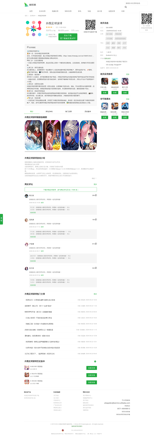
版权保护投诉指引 (88, 405)
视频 (113, 48)
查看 (104, 92)
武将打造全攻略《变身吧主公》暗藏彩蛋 (39, 330)
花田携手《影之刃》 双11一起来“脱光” (38, 306)
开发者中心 (57, 400)
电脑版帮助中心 (87, 398)
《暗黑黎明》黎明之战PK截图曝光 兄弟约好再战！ (42, 341)
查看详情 (91, 368)
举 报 (1, 219)
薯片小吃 (125, 87)
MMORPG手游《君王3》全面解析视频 (38, 312)
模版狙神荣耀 (104, 112)
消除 (118, 43)
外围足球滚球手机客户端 (31, 395)
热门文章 (68, 111)
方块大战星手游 (104, 87)
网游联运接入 (58, 407)
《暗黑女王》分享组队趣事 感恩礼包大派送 (40, 300)
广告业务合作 (58, 405)
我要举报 (85, 410)
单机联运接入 (58, 410)
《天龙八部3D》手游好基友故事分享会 (38, 318)
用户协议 (85, 400)
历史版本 (88, 111)
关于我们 (56, 395)
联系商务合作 (58, 403)
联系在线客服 (126, 411)
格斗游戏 (109, 34)
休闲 (107, 43)
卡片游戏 (109, 38)
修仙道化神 (115, 87)
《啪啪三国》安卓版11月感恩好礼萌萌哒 (39, 324)
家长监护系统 (87, 407)
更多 (95, 184)
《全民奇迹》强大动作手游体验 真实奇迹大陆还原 (42, 347)
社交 (107, 48)
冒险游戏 (118, 34)
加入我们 (56, 398)
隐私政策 (108, 58)
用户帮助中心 (87, 395)
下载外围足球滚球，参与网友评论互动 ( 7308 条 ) (60, 190)
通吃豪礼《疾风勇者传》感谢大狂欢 (37, 336)
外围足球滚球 (30, 4)
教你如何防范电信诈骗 (123, 414)
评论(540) (49, 111)
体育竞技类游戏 (120, 38)
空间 (124, 48)
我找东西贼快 (114, 112)
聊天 (118, 48)
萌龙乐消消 (125, 112)
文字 (124, 43)
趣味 (113, 43)
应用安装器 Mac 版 (30, 398)
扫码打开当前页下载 (90, 32)
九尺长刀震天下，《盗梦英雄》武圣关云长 (40, 353)
